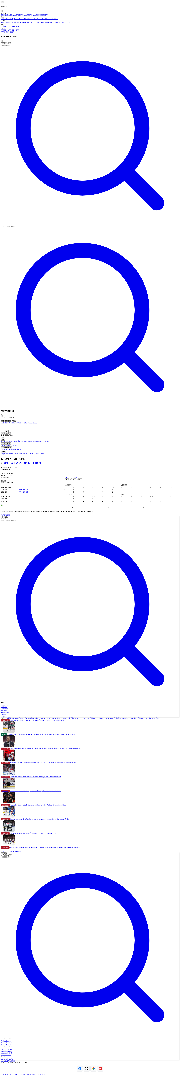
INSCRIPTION (16, 423)
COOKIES (31, 1074)
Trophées (4, 454)
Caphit (32, 441)
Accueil (3, 441)
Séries (16, 445)
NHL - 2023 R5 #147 (72, 477)
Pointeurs (12, 449)
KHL (30, 19)
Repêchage (38, 441)
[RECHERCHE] (90, 225)
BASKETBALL (21, 15)
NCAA (34, 19)
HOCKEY (44, 15)
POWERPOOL (47, 22)
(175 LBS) (7, 475)
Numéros (10, 454)
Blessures (27, 441)
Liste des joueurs (11, 441)
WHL (19, 19)
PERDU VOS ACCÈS (29, 423)
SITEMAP (42, 1074)
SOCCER (10, 32)
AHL (6, 19)
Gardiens (18, 449)
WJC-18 (49, 19)
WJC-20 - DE (23, 492)
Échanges (46, 441)
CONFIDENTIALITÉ (19, 1074)
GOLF (38, 15)
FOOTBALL (31, 15)
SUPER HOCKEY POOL (61, 22)
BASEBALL (11, 15)
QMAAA (40, 19)
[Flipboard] (100, 1069)
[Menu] (1, 433)
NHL (2, 19)
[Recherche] (4, 433)
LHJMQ (11, 19)
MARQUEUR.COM (8, 1061)
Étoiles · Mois (39, 454)
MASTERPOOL (36, 22)
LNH (3, 439)
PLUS (3, 451)
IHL (26, 19)
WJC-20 (55, 19)
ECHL (23, 19)
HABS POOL (26, 22)
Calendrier (4, 445)
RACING (4, 32)
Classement (4, 449)
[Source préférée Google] (93, 1069)
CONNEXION (6, 423)
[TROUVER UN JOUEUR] (90, 406)
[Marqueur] (90, 427)
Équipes (20, 441)
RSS (36, 1074)
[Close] (1, 11)
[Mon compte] (10, 433)
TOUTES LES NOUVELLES (11, 851)
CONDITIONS (6, 1074)
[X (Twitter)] (87, 1069)
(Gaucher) (9, 473)
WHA (45, 19)
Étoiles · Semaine (28, 454)
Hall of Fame (18, 454)
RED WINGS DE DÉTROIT (22, 463)
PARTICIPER (5, 515)
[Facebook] (80, 1069)
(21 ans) (14, 468)
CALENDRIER (6, 443)
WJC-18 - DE (23, 490)
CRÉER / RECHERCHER (10, 26)
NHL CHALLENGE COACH (11, 22)
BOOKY (4, 15)
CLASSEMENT (6, 447)
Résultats (11, 445)
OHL (15, 19)
